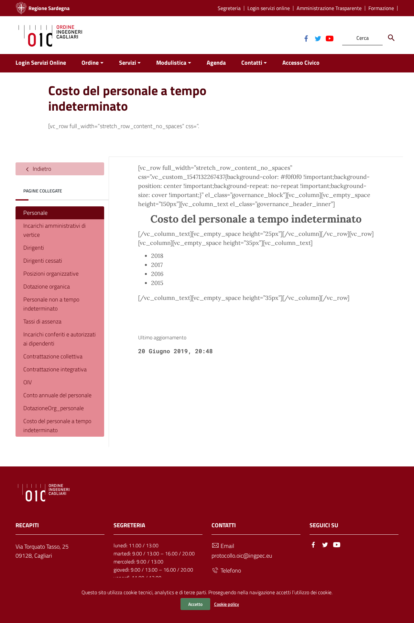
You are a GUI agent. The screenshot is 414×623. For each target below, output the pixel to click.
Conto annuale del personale (57, 395)
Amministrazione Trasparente (329, 8)
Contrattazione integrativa (55, 369)
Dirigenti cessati (42, 260)
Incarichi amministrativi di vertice (54, 230)
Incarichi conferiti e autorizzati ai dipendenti (59, 339)
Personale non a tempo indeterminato (51, 304)
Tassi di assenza (42, 321)
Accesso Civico (301, 62)
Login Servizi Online (41, 62)
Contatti (251, 62)
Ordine (90, 62)
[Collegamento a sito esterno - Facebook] (306, 38)
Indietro (41, 168)
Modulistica (171, 62)
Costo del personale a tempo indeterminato (57, 425)
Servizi (127, 62)
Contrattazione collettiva (52, 356)
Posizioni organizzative (51, 273)
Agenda (216, 62)
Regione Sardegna (49, 8)
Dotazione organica (46, 286)
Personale (35, 212)
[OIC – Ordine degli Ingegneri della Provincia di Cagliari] (50, 35)
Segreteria (229, 8)
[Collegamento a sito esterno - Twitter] (317, 38)
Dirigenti (33, 247)
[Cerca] (391, 38)
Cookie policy (226, 604)
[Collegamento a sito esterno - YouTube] (329, 38)
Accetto (195, 604)
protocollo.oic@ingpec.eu (242, 555)
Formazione (381, 8)
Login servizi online (268, 8)
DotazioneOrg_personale (53, 408)
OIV (27, 382)
